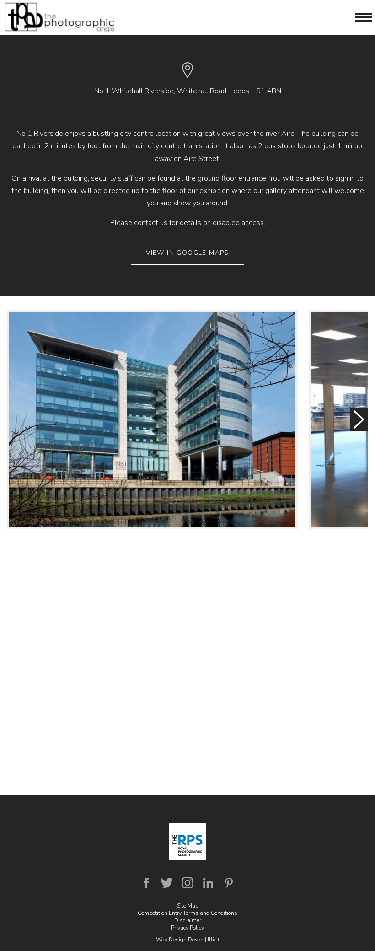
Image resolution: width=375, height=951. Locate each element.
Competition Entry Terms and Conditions (187, 913)
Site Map (187, 905)
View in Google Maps (187, 252)
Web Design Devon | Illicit (188, 939)
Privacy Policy (187, 927)
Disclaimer (187, 920)
